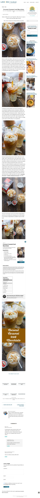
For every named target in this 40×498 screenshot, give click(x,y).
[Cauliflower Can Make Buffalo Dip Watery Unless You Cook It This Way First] (32, 101)
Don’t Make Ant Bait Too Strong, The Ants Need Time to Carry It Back (32, 59)
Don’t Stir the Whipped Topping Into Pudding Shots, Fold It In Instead (32, 76)
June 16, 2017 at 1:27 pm (8, 427)
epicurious (21, 398)
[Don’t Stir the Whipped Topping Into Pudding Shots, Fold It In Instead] (32, 84)
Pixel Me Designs (21, 496)
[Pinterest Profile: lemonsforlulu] (5, 296)
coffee (16, 398)
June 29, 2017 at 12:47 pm (8, 452)
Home (3, 6)
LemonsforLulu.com (8, 2)
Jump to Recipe (5, 14)
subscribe (6, 484)
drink (18, 398)
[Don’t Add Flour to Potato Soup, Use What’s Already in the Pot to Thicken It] (32, 50)
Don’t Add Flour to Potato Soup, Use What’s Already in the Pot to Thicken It (32, 42)
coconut (13, 398)
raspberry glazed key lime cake (13, 175)
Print (21, 262)
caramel (10, 398)
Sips (5, 6)
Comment (5, 468)
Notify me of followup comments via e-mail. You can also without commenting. (13, 484)
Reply (6, 436)
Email (5, 479)
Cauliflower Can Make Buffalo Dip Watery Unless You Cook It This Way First (32, 93)
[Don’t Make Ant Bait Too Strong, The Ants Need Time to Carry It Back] (32, 67)
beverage (7, 398)
